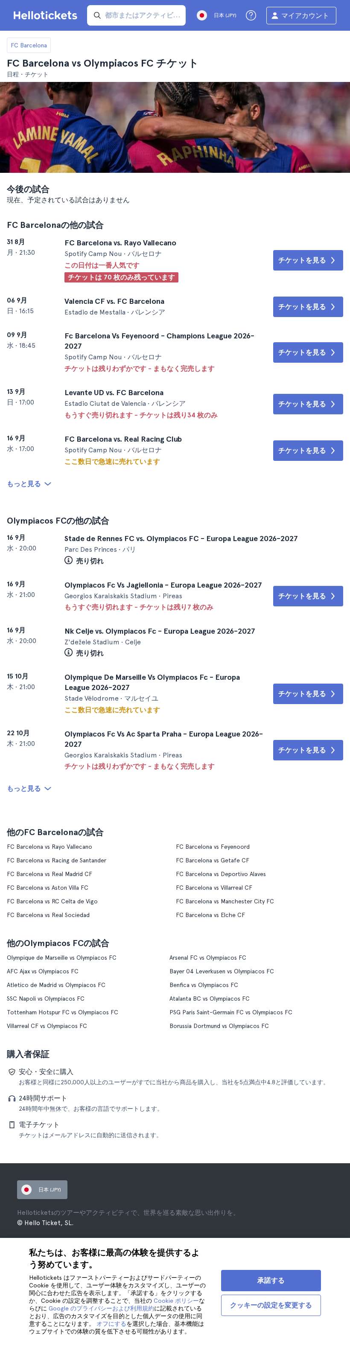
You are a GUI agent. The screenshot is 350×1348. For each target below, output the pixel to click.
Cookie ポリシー (176, 1300)
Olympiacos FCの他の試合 (58, 520)
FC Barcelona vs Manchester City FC (225, 901)
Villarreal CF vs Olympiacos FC (47, 1025)
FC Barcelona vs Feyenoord (213, 846)
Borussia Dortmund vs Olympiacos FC (219, 1025)
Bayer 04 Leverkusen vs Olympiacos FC (221, 971)
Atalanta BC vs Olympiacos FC (209, 998)
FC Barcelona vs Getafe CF (212, 860)
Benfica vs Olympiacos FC (203, 984)
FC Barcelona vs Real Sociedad (48, 914)
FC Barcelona (29, 45)
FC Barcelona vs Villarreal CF (214, 887)
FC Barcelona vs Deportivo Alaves (221, 874)
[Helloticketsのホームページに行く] (47, 15)
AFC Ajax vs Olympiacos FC (43, 971)
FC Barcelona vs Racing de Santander (56, 860)
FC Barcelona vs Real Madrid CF (49, 874)
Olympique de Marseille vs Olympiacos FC (62, 957)
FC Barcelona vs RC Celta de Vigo (52, 901)
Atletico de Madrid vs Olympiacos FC (56, 984)
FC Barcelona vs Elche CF (210, 914)
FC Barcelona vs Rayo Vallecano (49, 846)
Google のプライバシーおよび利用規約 (101, 1308)
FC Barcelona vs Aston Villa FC (47, 887)
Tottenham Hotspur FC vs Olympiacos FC (62, 1012)
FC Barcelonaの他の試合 (55, 225)
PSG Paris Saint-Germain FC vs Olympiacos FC (230, 1012)
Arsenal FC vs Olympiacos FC (207, 957)
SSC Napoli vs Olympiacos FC (46, 998)
